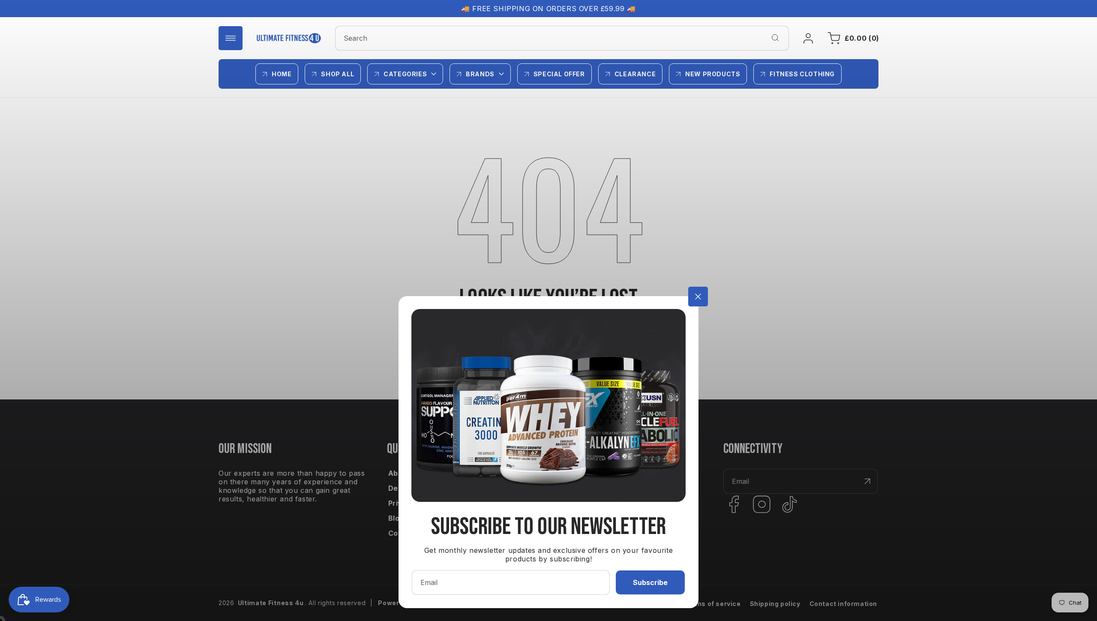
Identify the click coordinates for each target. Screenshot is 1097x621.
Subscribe (650, 582)
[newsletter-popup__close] (698, 296)
